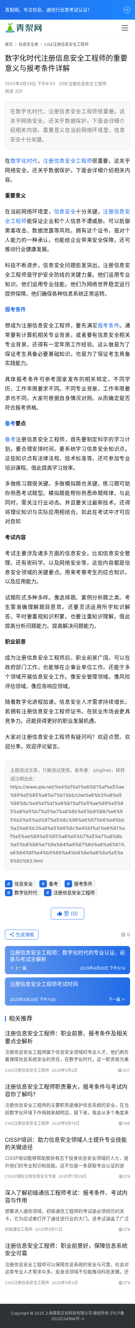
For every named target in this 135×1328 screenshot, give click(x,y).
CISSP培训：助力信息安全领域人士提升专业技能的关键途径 (66, 1144)
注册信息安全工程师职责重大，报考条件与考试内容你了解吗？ (66, 1090)
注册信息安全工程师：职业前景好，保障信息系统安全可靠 (66, 1250)
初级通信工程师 (18, 1229)
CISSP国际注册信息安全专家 (30, 1176)
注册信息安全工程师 (67, 160)
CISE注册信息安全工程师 (82, 83)
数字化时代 (24, 160)
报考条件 (15, 309)
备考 (10, 423)
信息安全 (65, 211)
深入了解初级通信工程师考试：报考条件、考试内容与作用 (66, 1197)
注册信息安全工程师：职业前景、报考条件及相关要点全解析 (66, 1037)
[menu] (125, 28)
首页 (9, 44)
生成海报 (24, 934)
